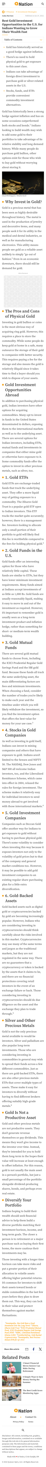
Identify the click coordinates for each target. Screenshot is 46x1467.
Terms (30, 1422)
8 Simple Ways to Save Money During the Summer (33, 1380)
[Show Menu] (3, 4)
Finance (10, 12)
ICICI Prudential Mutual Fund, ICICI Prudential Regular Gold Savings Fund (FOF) (23, 1330)
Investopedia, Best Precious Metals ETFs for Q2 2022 (22, 1338)
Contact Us (30, 1417)
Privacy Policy (18, 1422)
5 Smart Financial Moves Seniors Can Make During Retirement (31, 1367)
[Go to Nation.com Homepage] (23, 4)
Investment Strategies (27, 12)
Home (3, 12)
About (13, 1417)
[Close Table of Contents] (41, 40)
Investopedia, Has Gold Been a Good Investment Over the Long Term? (20, 1324)
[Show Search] (43, 4)
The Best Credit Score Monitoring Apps (32, 1391)
